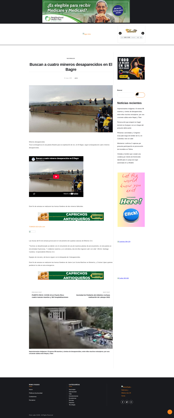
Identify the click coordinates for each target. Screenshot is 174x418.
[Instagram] (131, 402)
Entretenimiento (73, 396)
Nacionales (71, 58)
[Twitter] (127, 402)
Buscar (119, 90)
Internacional (72, 391)
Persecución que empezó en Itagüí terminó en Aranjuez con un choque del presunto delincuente (130, 125)
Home (31, 389)
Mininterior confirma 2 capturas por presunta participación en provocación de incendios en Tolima (130, 146)
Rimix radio (32, 415)
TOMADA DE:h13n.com (37, 227)
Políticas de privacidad (35, 393)
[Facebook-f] (123, 402)
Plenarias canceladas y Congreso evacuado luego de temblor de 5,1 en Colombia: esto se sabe (129, 136)
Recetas (71, 400)
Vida (70, 394)
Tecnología (72, 404)
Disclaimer (32, 400)
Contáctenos (33, 396)
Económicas (72, 398)
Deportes (71, 402)
